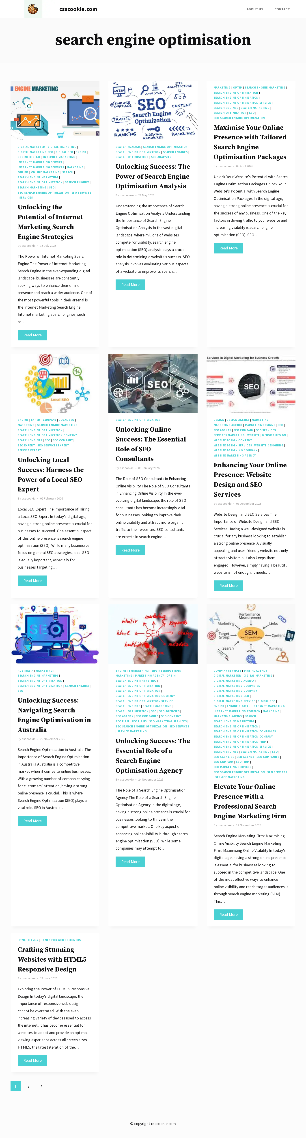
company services (227, 670)
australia (25, 670)
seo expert (26, 445)
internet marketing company (237, 711)
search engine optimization (40, 182)
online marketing (45, 172)
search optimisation (132, 157)
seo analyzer (161, 157)
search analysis (128, 147)
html (22, 940)
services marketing (229, 435)
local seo (66, 420)
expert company (43, 420)
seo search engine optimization (43, 192)
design (219, 420)
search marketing (32, 187)
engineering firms (166, 670)
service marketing (132, 731)
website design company (233, 440)
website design (274, 435)
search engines (77, 182)
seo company (63, 440)
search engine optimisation (165, 147)
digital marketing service (234, 701)
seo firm (122, 721)
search (67, 172)
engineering (139, 670)
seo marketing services (168, 721)
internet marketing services (41, 167)
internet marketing (59, 157)
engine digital (29, 157)
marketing (75, 167)
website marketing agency (235, 455)
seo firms (139, 721)
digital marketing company (235, 690)
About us (255, 9)
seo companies (147, 716)
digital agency (255, 670)
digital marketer (31, 147)
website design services (233, 445)
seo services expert (53, 445)
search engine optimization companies (245, 731)
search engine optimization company (47, 435)
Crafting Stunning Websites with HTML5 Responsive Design (52, 959)
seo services (81, 192)
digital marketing (62, 147)
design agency (238, 420)
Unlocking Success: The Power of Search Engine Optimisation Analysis (153, 176)
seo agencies (169, 711)
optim (237, 87)
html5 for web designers (61, 940)
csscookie (29, 246)
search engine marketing (38, 177)
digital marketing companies (237, 686)
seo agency (222, 430)
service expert (29, 450)
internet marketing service (40, 162)
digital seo (64, 152)
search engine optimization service (242, 102)
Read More (35, 336)
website (253, 435)
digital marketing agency (234, 680)
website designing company (235, 450)
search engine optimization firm (240, 741)
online (23, 172)
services (26, 197)
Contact (282, 9)
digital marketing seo (35, 152)
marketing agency (228, 425)
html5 (33, 940)
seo (52, 187)
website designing (269, 445)
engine (81, 152)
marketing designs (260, 425)
